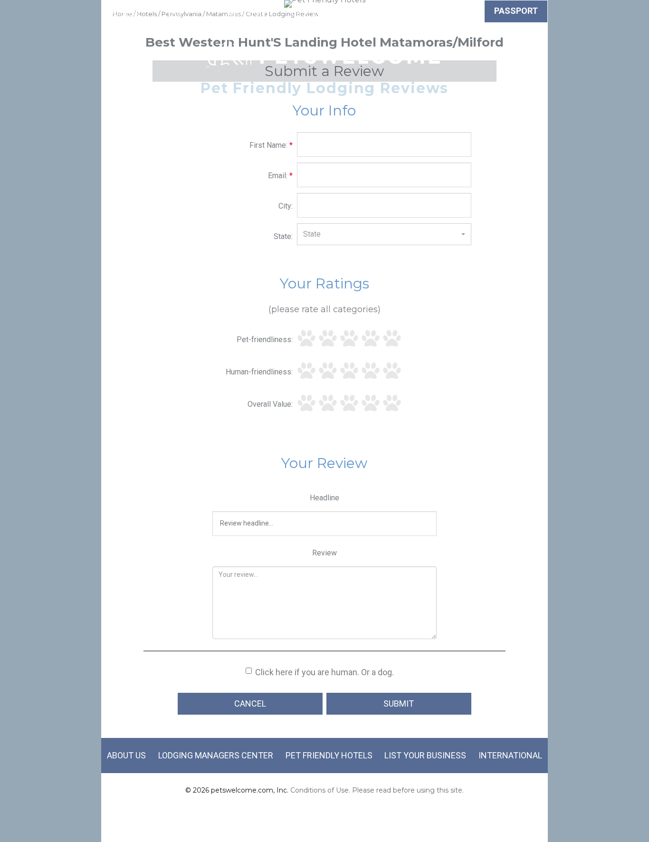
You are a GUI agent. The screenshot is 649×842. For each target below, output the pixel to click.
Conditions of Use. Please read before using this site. (377, 790)
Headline (324, 497)
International (510, 755)
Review (324, 552)
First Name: (271, 145)
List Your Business (425, 755)
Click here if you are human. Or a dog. (324, 672)
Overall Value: (270, 404)
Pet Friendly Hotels (329, 755)
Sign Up (418, 18)
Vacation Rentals (246, 18)
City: (285, 205)
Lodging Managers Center (215, 755)
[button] (384, 234)
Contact (463, 13)
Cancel (250, 703)
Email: (280, 175)
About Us (126, 755)
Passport (516, 11)
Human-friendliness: (259, 371)
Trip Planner (175, 18)
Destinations (320, 13)
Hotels (122, 13)
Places (377, 13)
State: (283, 236)
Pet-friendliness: (265, 339)
